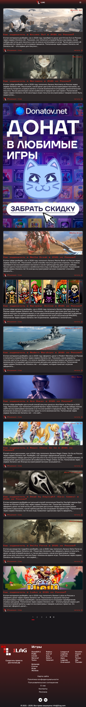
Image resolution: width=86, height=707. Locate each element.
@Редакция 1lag (14, 50)
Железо (34, 670)
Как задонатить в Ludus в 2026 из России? (34, 592)
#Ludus (79, 568)
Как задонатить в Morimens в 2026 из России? (37, 81)
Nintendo (35, 664)
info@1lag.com (59, 705)
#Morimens (77, 56)
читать (77, 50)
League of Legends (65, 653)
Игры (33, 668)
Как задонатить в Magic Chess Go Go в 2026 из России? (38, 449)
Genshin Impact (78, 653)
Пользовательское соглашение (43, 682)
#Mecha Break (76, 233)
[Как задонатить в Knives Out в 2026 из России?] (43, 20)
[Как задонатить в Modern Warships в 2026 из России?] (43, 338)
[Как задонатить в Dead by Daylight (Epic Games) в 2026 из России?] (43, 482)
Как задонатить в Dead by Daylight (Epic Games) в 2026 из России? (41, 498)
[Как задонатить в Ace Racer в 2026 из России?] (43, 387)
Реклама (43, 692)
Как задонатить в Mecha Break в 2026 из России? (39, 257)
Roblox (49, 652)
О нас (43, 686)
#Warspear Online (73, 281)
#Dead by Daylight (73, 472)
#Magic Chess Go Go (72, 423)
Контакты (43, 689)
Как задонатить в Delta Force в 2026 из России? (39, 545)
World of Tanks (35, 659)
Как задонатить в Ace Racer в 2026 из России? (38, 401)
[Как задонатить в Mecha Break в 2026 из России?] (43, 243)
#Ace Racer (77, 377)
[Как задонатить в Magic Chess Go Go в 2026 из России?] (43, 433)
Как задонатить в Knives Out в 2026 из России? (38, 34)
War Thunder (78, 661)
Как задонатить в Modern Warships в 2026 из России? (42, 352)
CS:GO (34, 656)
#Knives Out (76, 10)
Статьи (34, 666)
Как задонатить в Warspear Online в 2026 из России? (42, 306)
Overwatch (65, 662)
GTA (77, 656)
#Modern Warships (73, 328)
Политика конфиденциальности (43, 679)
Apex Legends (64, 659)
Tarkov (78, 658)
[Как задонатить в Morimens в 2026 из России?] (43, 67)
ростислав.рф (14, 662)
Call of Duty (49, 655)
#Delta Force (76, 521)
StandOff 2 (36, 652)
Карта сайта (43, 676)
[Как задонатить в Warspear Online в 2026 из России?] (43, 291)
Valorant (49, 660)
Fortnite (64, 656)
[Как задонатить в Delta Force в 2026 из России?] (43, 531)
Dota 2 (49, 658)
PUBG (33, 654)
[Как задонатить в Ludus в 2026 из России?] (43, 578)
